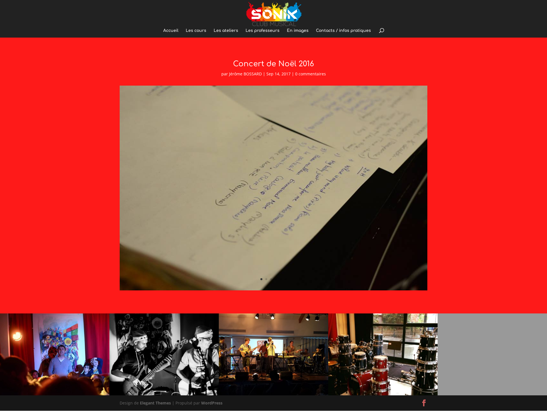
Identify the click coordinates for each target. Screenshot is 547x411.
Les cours (196, 31)
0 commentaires (310, 74)
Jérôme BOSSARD (245, 74)
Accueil (170, 31)
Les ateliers (226, 31)
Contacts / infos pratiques (343, 31)
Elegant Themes (155, 403)
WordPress (212, 403)
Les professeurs (262, 31)
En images (298, 31)
